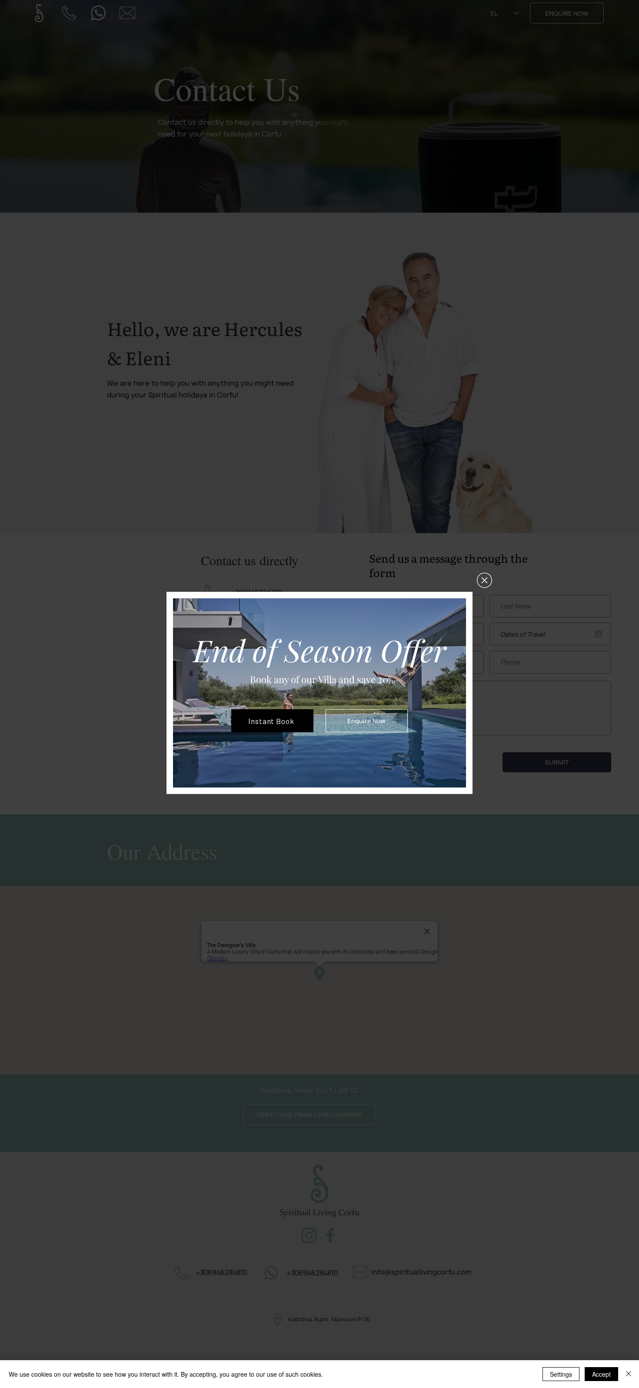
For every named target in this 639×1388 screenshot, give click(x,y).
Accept (601, 1374)
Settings (561, 1374)
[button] (484, 580)
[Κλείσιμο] (628, 1374)
